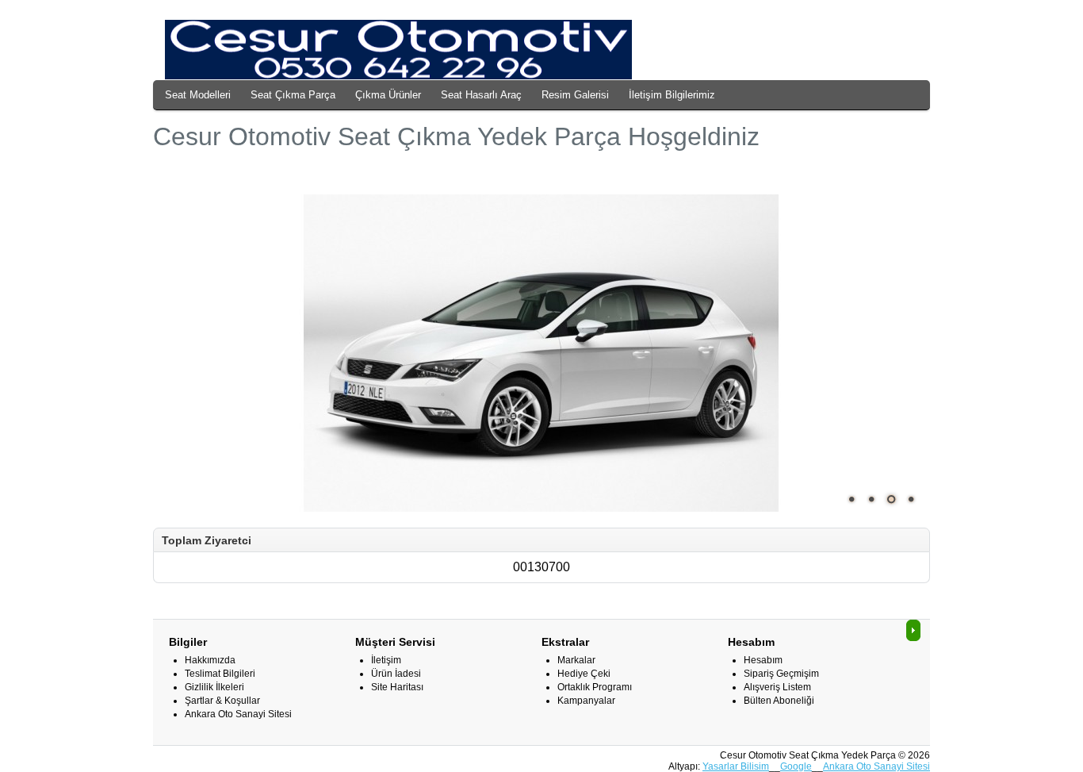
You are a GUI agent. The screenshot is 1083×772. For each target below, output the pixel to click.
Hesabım (763, 660)
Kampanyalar (586, 700)
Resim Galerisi (575, 95)
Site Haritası (397, 687)
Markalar (576, 660)
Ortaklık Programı (594, 687)
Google (796, 766)
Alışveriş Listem (777, 687)
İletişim (386, 660)
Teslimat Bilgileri (220, 673)
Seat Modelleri (198, 95)
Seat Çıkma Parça (293, 95)
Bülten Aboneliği (779, 700)
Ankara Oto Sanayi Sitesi (238, 714)
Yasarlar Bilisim (735, 766)
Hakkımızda (210, 660)
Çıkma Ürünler (388, 95)
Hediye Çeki (583, 673)
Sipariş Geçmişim (781, 673)
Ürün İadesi (396, 673)
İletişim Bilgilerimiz (672, 95)
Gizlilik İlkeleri (214, 687)
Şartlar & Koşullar (222, 700)
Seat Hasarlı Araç (481, 95)
